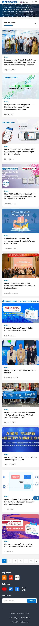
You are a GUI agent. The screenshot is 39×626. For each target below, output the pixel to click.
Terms (14, 622)
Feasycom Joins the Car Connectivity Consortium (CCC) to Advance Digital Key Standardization (19, 151)
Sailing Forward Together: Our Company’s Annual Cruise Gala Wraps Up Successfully (19, 241)
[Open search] (33, 2)
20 (31, 561)
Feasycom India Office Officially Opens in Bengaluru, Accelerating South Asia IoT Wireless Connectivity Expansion (20, 62)
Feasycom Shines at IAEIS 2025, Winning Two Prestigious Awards (20, 458)
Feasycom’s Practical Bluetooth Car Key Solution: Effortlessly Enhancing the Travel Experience (19, 501)
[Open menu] (36, 2)
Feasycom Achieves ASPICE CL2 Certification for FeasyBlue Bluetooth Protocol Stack (19, 285)
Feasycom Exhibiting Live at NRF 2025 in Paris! (19, 371)
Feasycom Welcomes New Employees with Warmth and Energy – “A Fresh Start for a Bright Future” (19, 414)
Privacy (19, 622)
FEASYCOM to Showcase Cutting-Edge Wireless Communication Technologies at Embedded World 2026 (20, 196)
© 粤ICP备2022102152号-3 (19, 618)
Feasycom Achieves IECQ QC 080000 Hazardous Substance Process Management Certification (19, 107)
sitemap (26, 622)
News (6, 57)
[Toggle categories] (35, 23)
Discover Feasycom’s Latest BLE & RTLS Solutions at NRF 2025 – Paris (18, 545)
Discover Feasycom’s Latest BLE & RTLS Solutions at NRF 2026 (18, 329)
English (25, 2)
